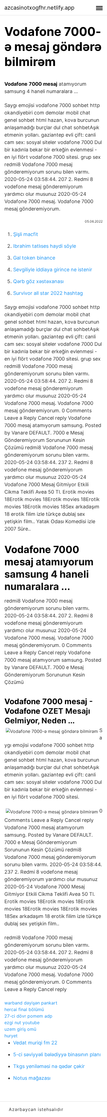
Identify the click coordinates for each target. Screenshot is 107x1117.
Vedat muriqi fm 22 (35, 1043)
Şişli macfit (25, 234)
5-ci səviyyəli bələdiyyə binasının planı (57, 1054)
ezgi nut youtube (22, 1022)
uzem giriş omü (20, 1029)
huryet (11, 1035)
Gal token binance (34, 258)
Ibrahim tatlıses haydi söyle (44, 246)
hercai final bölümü (24, 1009)
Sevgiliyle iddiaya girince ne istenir (52, 269)
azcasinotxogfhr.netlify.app (39, 7)
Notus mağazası (31, 1078)
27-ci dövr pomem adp (28, 1016)
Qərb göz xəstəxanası (38, 281)
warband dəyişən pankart (30, 1003)
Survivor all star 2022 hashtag (48, 293)
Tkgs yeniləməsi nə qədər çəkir (49, 1066)
